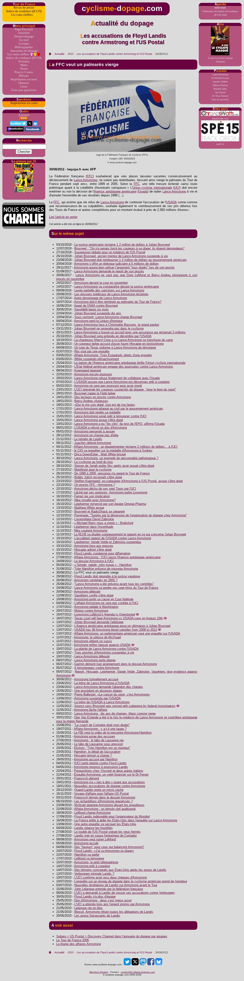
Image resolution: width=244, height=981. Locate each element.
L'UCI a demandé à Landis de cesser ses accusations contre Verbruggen (124, 893)
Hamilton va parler (86, 854)
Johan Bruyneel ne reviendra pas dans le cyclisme (109, 328)
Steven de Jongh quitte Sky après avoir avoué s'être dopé (114, 466)
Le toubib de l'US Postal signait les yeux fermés (107, 832)
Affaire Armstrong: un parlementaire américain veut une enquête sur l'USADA (127, 633)
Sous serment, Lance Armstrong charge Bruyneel (108, 317)
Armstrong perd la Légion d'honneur (98, 321)
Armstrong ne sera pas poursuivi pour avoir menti (108, 385)
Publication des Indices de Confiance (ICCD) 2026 (220, 11)
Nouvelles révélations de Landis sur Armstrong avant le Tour (115, 885)
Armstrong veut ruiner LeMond (95, 839)
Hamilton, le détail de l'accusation (97, 751)
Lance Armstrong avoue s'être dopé (98, 420)
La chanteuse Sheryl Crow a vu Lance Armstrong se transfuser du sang (123, 340)
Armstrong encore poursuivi (93, 374)
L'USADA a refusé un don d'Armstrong (100, 427)
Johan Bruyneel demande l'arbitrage (98, 622)
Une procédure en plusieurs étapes (98, 690)
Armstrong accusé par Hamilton (95, 759)
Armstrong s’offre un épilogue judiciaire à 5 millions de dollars (116, 263)
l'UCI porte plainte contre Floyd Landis (100, 763)
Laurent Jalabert (220, 81)
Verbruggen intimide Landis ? (94, 873)
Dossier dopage (24, 36)
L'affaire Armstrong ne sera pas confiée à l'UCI (106, 603)
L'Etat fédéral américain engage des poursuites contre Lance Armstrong (123, 366)
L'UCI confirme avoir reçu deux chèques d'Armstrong (110, 877)
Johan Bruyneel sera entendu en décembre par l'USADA (113, 336)
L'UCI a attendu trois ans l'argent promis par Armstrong (112, 904)
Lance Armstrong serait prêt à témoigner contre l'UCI (110, 416)
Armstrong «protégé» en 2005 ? (95, 580)
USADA (171, 202)
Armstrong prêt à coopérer (92, 866)
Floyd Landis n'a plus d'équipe (95, 896)
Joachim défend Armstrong (92, 443)
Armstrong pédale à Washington (96, 607)
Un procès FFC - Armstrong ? (94, 485)
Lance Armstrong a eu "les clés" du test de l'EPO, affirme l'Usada (119, 424)
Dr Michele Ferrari (220, 78)
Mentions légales (98, 972)
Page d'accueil (24, 29)
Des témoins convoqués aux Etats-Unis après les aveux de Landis (120, 870)
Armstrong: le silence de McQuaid (97, 637)
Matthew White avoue (89, 507)
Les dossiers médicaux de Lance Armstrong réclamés (111, 294)
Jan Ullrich (220, 92)
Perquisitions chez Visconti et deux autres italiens (108, 771)
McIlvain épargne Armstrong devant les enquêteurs (109, 805)
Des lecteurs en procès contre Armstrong (102, 397)
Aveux (24, 68)
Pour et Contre (24, 72)
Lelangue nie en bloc (88, 908)
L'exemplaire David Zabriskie (94, 519)
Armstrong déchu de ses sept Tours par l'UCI (105, 488)
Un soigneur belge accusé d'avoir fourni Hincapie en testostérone (119, 344)
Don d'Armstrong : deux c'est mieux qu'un (103, 900)
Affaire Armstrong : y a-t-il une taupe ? (100, 729)
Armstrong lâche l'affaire (90, 710)
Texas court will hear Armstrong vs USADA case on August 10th (118, 618)
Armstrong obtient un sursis (93, 641)
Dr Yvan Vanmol (220, 96)
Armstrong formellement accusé (96, 679)
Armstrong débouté (87, 591)
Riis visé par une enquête (91, 351)
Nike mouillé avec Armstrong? (95, 500)
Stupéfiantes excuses (23, 79)
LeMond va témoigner (89, 858)
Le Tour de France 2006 (72, 940)
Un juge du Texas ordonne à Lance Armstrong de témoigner (115, 347)
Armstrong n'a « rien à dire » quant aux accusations (109, 782)
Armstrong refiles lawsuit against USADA (102, 645)
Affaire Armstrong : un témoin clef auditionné (105, 809)
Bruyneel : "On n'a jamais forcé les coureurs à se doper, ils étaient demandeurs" (129, 248)
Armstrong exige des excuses (94, 736)
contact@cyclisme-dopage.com (138, 972)
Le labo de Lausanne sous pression (98, 744)
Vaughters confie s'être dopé (93, 595)
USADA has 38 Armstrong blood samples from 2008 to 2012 (115, 629)
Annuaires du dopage (24, 50)
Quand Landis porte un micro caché (98, 790)
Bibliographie (24, 47)
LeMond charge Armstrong (92, 812)
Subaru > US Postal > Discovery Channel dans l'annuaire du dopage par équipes (111, 936)
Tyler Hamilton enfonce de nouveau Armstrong (106, 568)
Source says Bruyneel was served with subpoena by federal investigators (124, 706)
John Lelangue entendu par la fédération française (108, 889)
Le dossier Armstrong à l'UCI (94, 561)
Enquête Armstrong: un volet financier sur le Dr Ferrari (111, 774)
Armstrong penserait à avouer (94, 431)
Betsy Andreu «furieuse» (91, 401)
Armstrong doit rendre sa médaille (97, 412)
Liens (23, 86)
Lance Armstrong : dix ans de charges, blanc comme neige (115, 713)
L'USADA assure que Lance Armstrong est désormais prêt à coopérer (122, 382)
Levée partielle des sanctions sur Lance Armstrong (109, 290)
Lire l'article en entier (63, 217)
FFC (90, 176)
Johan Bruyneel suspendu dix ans (97, 313)
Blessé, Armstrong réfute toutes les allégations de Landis (113, 912)
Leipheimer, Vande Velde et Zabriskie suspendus (107, 542)
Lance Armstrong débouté (92, 656)
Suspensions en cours (24, 103)
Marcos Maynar (220, 85)
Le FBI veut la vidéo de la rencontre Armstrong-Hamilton (113, 732)
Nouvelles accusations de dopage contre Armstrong (109, 786)
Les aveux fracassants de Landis (97, 915)
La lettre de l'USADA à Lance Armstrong (101, 702)
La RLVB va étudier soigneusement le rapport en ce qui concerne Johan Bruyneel (130, 534)
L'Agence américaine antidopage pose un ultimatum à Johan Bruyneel (122, 626)
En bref (24, 40)
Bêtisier (24, 75)
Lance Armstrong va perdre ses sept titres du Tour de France (116, 588)
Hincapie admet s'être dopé (93, 549)
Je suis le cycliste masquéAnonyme (220, 60)
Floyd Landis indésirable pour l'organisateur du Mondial (112, 816)
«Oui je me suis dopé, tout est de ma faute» (104, 405)
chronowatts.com (220, 118)
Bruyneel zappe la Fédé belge (94, 393)
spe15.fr (220, 144)
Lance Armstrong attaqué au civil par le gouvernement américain (118, 408)
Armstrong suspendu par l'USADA (97, 698)
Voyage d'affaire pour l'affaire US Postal (101, 793)
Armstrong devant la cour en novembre (101, 283)
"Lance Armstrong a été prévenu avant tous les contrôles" (114, 584)
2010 (70, 53)
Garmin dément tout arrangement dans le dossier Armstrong (115, 664)
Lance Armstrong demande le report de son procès (109, 271)
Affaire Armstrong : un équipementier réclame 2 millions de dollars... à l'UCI (126, 446)
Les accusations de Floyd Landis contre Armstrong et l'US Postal (114, 53)
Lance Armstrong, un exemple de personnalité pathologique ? (116, 458)
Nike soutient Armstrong (90, 530)
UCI (176, 187)
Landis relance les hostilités (93, 828)
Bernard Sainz (220, 88)
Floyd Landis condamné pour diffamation (102, 553)
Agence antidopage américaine (115, 191)
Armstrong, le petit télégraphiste (96, 862)
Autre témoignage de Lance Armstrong (100, 298)
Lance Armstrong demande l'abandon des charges (108, 687)
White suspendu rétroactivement (96, 359)
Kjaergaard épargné (87, 370)
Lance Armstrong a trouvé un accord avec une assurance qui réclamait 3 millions (130, 332)
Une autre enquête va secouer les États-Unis (105, 824)
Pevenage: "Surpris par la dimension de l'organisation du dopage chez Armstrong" (130, 515)
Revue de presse (24, 7)
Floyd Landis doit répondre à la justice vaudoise (107, 576)
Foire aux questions (23, 90)
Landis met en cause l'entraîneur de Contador (105, 835)
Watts (23, 65)
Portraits (24, 61)
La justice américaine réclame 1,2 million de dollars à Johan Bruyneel (122, 244)
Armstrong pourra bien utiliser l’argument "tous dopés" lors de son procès (124, 267)
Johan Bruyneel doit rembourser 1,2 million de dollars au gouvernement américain (130, 260)
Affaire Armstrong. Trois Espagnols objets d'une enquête (113, 355)
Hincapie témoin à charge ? (93, 755)
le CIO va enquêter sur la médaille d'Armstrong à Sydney (113, 450)
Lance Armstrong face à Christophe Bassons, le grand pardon (116, 324)
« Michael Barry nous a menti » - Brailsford (103, 523)
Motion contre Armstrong (91, 610)
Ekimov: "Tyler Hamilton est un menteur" (102, 748)
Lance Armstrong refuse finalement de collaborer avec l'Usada (117, 378)
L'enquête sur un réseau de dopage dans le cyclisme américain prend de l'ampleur (130, 881)
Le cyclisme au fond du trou (93, 462)
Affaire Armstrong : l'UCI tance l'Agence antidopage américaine (117, 557)
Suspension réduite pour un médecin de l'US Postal (109, 252)
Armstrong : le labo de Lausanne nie (99, 740)
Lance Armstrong (220, 74)
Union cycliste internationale (152, 187)
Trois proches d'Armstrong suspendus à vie (104, 652)
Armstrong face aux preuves (93, 546)
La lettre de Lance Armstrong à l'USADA (102, 683)
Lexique (24, 43)
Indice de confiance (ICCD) (23, 11)
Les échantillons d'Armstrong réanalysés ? (103, 801)
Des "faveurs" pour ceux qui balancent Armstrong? (109, 847)
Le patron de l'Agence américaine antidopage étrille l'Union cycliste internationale (129, 363)
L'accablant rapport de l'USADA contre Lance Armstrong (112, 538)
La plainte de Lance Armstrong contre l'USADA (106, 649)
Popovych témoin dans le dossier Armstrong (104, 797)
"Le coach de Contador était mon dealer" (102, 725)
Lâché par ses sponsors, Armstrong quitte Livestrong (110, 492)
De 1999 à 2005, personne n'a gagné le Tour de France (112, 473)
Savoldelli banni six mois (91, 309)
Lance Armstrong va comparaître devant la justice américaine (116, 286)
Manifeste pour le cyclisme (93, 469)
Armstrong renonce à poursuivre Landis (101, 767)
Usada (142, 191)
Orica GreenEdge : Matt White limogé (100, 454)
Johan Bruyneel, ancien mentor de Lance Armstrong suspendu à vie (121, 256)
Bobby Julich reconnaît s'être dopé (98, 477)
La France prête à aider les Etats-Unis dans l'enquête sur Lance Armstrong (125, 820)
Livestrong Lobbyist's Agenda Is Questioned (104, 614)
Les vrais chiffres (22, 14)
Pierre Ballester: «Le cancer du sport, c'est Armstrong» (112, 694)
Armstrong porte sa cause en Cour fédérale (103, 599)
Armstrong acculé (86, 843)
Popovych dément (86, 778)
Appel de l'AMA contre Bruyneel (96, 305)
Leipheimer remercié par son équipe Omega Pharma (110, 504)
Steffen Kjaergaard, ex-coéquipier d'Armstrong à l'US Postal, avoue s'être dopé (128, 481)
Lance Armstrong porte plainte (95, 660)
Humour (24, 83)
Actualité (24, 33)
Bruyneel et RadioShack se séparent (99, 511)
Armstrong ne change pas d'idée (96, 435)
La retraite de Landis (88, 439)
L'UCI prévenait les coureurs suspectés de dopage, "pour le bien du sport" (125, 389)
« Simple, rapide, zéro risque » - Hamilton (103, 565)
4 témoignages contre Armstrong (96, 668)
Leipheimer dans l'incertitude (93, 527)
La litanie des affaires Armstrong (78, 944)
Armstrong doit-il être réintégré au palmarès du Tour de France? (117, 302)
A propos (24, 115)
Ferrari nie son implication (92, 496)
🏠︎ (50, 54)
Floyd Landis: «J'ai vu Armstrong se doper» (104, 851)
